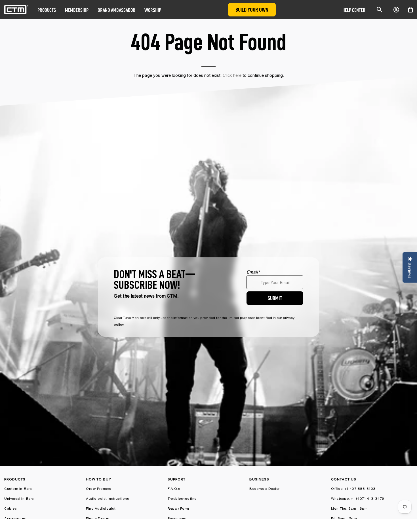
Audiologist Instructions (107, 498)
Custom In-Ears (17, 488)
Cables (10, 508)
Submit (275, 298)
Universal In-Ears (19, 498)
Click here (232, 75)
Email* (253, 272)
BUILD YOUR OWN (251, 9)
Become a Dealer (264, 488)
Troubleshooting (182, 498)
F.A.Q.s (174, 488)
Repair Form (178, 508)
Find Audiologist (100, 508)
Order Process (98, 488)
